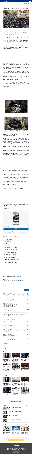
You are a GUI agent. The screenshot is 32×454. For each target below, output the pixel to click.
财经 (24, 3)
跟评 (28, 293)
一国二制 (18, 236)
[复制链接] (9, 34)
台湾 (13, 3)
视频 (19, 3)
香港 (15, 3)
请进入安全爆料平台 (16, 401)
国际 (9, 3)
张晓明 (11, 236)
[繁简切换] (15, 35)
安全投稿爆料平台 (18, 276)
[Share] (3, 361)
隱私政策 (23, 232)
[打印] (11, 35)
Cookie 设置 (16, 452)
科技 (26, 3)
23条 (8, 236)
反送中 (6, 236)
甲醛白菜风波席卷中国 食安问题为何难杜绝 (14, 411)
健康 (17, 3)
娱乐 (28, 3)
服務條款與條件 (19, 232)
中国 (5, 3)
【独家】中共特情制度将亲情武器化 (13, 415)
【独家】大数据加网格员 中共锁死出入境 (14, 407)
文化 (30, 3)
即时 (3, 3)
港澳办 (15, 236)
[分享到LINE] (5, 35)
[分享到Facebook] (3, 35)
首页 (1, 3)
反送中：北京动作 (9, 239)
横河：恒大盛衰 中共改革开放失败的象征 (14, 419)
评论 (11, 3)
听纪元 (22, 3)
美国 (7, 3)
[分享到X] (7, 35)
